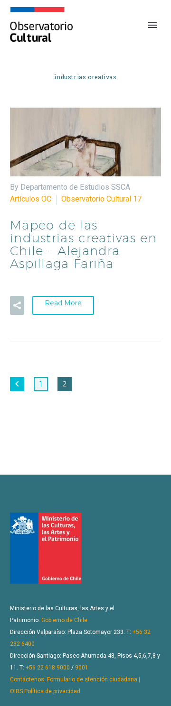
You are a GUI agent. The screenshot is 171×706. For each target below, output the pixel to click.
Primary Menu (152, 25)
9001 (81, 667)
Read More (63, 303)
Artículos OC (30, 198)
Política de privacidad (52, 691)
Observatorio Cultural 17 (101, 198)
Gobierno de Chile (64, 620)
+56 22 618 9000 (48, 667)
